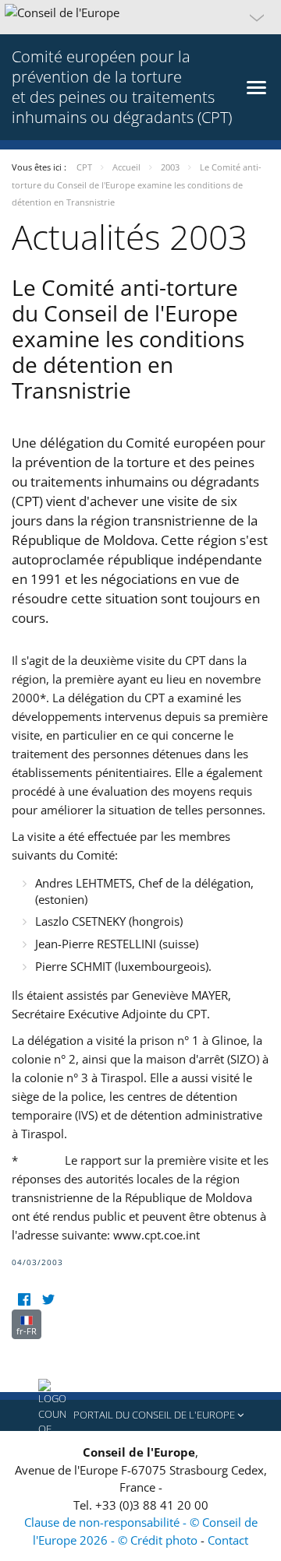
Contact (228, 1540)
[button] (140, 17)
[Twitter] (48, 1300)
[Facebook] (24, 1300)
